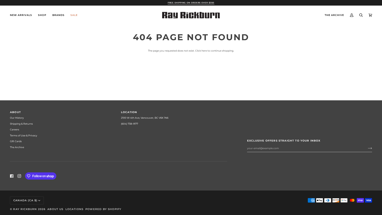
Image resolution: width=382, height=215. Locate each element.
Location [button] (129, 112)
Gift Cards (16, 141)
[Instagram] (19, 176)
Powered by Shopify (103, 209)
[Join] (367, 148)
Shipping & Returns (21, 123)
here (204, 50)
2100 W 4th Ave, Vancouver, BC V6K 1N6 (144, 117)
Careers (14, 129)
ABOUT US (55, 209)
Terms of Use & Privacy (23, 135)
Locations (74, 209)
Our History (17, 117)
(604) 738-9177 (129, 123)
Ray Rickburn (25, 209)
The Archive (17, 147)
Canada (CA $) (25, 200)
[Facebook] (12, 176)
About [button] (15, 112)
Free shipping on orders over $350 (191, 2)
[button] (42, 15)
